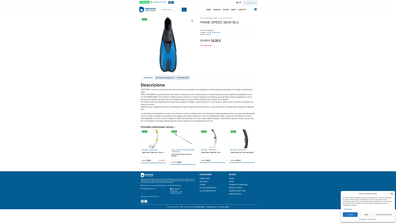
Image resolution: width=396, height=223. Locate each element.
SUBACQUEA (208, 18)
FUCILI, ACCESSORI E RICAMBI (185, 149)
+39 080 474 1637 (159, 2)
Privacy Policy (372, 219)
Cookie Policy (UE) (237, 191)
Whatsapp (145, 2)
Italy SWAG (225, 207)
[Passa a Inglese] (236, 2)
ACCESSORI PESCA (208, 191)
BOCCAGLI (145, 149)
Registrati (253, 3)
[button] (392, 194)
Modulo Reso (235, 194)
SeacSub (208, 34)
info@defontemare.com (148, 188)
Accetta (350, 214)
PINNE (215, 18)
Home (208, 10)
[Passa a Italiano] (239, 2)
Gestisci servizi (348, 209)
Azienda (217, 10)
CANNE (203, 185)
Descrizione (148, 78)
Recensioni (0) (182, 78)
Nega (366, 214)
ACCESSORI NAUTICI (208, 188)
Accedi (246, 3)
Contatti (242, 10)
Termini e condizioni (238, 185)
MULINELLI (204, 181)
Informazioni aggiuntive (165, 78)
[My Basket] (255, 10)
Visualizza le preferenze (384, 214)
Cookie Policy (363, 219)
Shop (233, 10)
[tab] (148, 78)
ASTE (173, 149)
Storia (226, 10)
